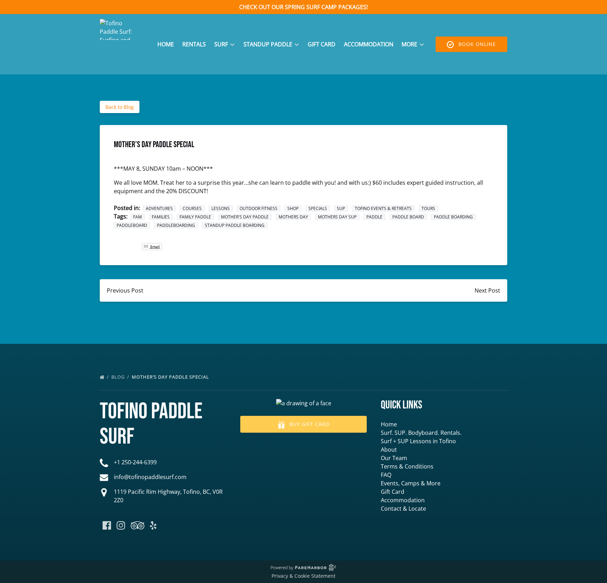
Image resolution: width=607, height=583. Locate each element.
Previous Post (125, 290)
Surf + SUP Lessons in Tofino (418, 441)
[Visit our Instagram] (121, 525)
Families (161, 217)
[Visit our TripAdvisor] (137, 525)
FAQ (386, 475)
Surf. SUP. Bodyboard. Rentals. (421, 433)
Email (154, 246)
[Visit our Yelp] (153, 525)
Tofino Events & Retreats (383, 208)
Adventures (159, 208)
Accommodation (368, 44)
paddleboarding (176, 225)
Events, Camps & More (410, 483)
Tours (428, 208)
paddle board (408, 217)
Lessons (220, 208)
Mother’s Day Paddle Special (171, 377)
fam (137, 217)
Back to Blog (119, 107)
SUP (341, 208)
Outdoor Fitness (259, 208)
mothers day (293, 217)
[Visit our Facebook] (107, 525)
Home (165, 44)
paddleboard (132, 225)
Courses (192, 208)
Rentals (194, 44)
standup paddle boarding (235, 225)
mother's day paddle (245, 217)
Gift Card (321, 44)
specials (317, 208)
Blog (118, 377)
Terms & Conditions (407, 466)
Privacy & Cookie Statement (303, 575)
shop (293, 208)
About (389, 449)
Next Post (487, 290)
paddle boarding (453, 217)
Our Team (394, 458)
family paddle (195, 217)
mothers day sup (337, 217)
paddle (374, 217)
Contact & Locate (403, 508)
